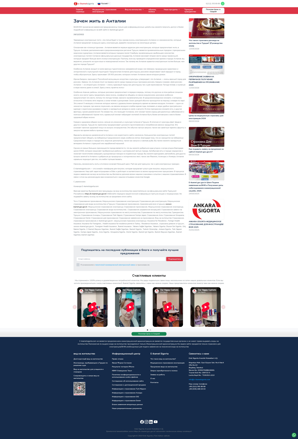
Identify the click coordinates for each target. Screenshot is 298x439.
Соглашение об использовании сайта (128, 381)
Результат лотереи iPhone (123, 367)
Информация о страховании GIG (125, 396)
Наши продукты (171, 9)
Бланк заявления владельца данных (127, 404)
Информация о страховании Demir (126, 400)
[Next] (223, 307)
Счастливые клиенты (149, 275)
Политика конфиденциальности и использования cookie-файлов (126, 375)
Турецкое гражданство (190, 10)
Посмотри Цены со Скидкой (213, 10)
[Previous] (74, 307)
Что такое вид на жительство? (163, 359)
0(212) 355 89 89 (213, 3)
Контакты (154, 382)
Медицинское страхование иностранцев (104, 10)
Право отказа (117, 359)
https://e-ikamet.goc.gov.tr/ (95, 194)
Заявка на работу (157, 374)
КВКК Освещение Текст (122, 370)
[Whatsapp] (294, 435)
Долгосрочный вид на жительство (88, 359)
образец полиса (152, 10)
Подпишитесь (174, 259)
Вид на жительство (133, 9)
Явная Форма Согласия (122, 363)
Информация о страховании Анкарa (127, 393)
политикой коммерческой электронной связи (115, 265)
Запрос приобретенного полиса (163, 370)
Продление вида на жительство (164, 367)
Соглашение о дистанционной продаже (129, 385)
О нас (152, 378)
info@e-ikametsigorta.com (199, 379)
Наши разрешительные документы (127, 408)
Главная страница (80, 10)
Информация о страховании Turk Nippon (129, 389)
